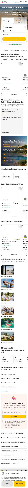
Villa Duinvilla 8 (6, 79)
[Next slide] (25, 75)
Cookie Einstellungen (7, 484)
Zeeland (6, 50)
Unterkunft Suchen (14, 39)
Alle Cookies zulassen (19, 484)
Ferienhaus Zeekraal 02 (8, 111)
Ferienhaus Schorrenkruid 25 (10, 203)
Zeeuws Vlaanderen (14, 50)
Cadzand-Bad (24, 50)
